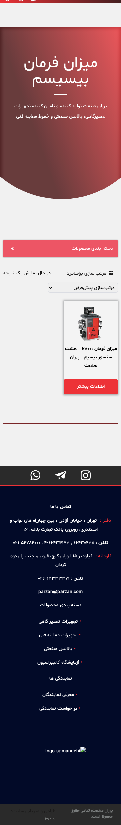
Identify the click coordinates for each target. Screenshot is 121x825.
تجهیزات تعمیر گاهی (58, 621)
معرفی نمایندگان (58, 695)
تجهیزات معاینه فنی (58, 635)
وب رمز (49, 818)
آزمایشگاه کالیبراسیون (58, 662)
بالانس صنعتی (58, 649)
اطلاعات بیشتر (91, 386)
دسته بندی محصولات (92, 248)
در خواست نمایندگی (58, 708)
